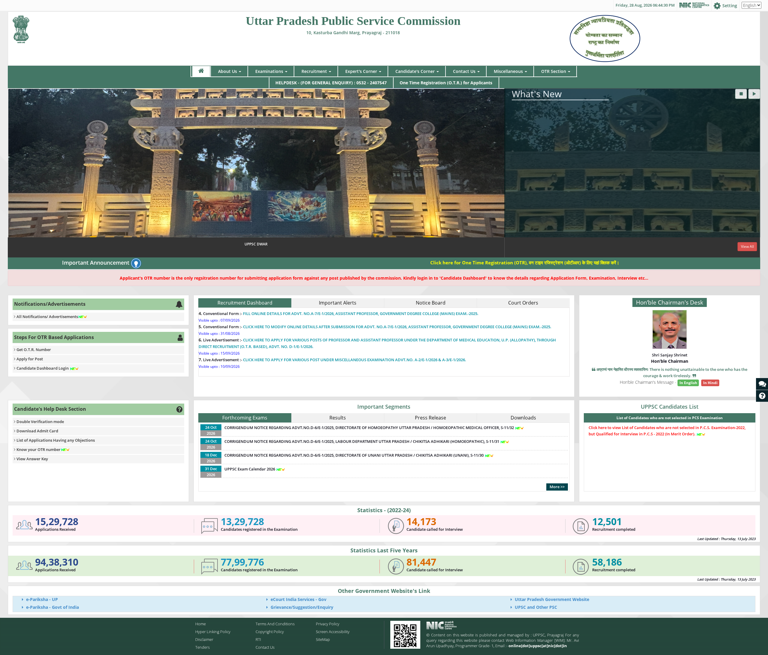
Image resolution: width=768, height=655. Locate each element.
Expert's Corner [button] (361, 71)
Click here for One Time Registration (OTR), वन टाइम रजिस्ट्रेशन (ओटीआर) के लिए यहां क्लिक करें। (471, 263)
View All (747, 246)
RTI (258, 639)
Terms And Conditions (275, 623)
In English (688, 382)
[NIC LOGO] (451, 625)
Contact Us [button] (464, 71)
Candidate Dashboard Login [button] (43, 368)
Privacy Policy (327, 623)
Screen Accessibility (333, 631)
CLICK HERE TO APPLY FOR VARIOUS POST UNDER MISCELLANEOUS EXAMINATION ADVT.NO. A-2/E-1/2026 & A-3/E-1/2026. (354, 316)
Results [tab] (337, 417)
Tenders (202, 647)
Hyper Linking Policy (212, 631)
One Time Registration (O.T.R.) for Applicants (446, 83)
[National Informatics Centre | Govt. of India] (694, 5)
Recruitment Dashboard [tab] (245, 302)
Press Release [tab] (430, 417)
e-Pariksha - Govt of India (52, 607)
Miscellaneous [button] (508, 71)
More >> (557, 486)
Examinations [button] (269, 71)
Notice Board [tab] (431, 302)
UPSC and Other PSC (535, 607)
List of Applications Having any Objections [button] (55, 440)
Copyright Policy (270, 631)
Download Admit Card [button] (37, 431)
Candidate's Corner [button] (415, 71)
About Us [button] (227, 71)
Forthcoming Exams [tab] (244, 417)
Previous (14, 173)
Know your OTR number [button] (38, 449)
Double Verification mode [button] (40, 421)
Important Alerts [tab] (337, 302)
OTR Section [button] (553, 71)
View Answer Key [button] (32, 458)
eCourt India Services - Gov (297, 599)
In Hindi (710, 382)
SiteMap (323, 639)
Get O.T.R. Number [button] (33, 349)
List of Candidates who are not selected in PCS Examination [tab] (669, 417)
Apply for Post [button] (29, 359)
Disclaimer (204, 639)
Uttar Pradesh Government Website (551, 599)
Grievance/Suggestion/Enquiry (301, 607)
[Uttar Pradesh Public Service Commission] (21, 28)
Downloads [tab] (523, 417)
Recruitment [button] (314, 71)
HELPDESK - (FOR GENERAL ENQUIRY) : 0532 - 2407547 (331, 83)
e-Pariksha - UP (41, 599)
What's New (537, 94)
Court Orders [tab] (523, 302)
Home (200, 623)
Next (754, 173)
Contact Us (265, 647)
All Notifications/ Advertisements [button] (47, 316)
